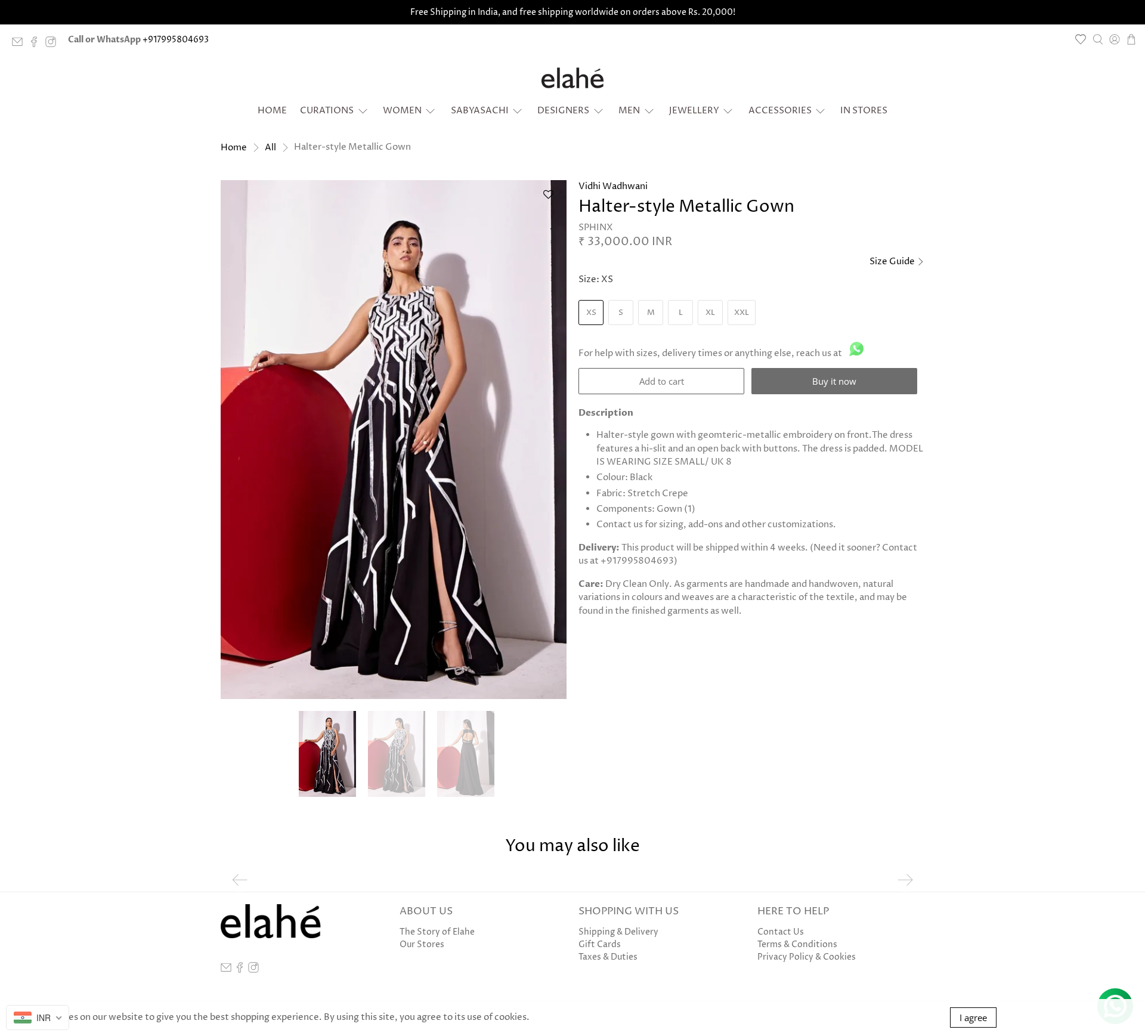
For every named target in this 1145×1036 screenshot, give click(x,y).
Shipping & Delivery (618, 932)
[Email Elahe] (20, 44)
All (270, 147)
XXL (741, 312)
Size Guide (893, 261)
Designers (563, 110)
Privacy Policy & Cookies (806, 957)
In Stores (863, 110)
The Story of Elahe (437, 932)
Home (272, 110)
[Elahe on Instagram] (53, 44)
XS (591, 312)
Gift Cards (599, 944)
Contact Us (780, 932)
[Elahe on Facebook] (37, 44)
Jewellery (694, 110)
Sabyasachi (480, 110)
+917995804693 (176, 39)
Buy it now (834, 381)
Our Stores (422, 944)
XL (710, 312)
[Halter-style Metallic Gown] (394, 439)
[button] (548, 199)
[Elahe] (572, 78)
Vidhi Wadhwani (613, 186)
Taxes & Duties (608, 957)
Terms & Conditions (797, 944)
